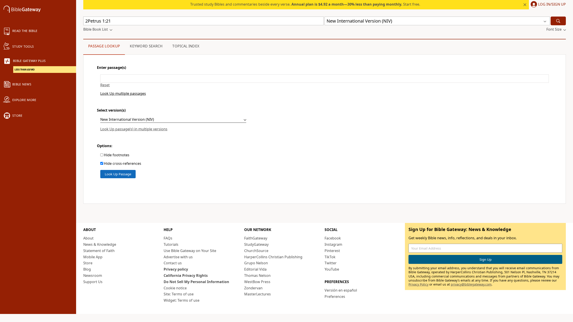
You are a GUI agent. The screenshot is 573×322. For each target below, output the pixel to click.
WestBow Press (257, 281)
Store (87, 263)
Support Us (93, 281)
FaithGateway (255, 238)
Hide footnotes (116, 155)
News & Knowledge (99, 244)
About (88, 238)
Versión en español (341, 290)
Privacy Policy (418, 284)
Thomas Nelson (257, 275)
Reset (105, 85)
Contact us (173, 263)
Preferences (335, 296)
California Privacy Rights (186, 275)
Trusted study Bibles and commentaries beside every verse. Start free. (305, 4)
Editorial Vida (255, 269)
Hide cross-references (122, 163)
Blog (87, 269)
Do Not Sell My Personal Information (196, 281)
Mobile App (93, 256)
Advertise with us (178, 256)
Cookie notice (175, 288)
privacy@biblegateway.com (471, 284)
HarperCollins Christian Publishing (273, 256)
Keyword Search (146, 46)
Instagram (333, 244)
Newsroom (92, 275)
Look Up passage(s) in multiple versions (133, 129)
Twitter (331, 263)
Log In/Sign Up (552, 4)
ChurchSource (256, 250)
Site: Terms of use (179, 294)
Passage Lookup (104, 46)
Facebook (333, 238)
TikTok (330, 256)
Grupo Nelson (256, 263)
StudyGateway (256, 244)
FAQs (168, 238)
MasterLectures (257, 294)
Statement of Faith (99, 250)
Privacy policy (176, 269)
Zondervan (253, 288)
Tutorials (171, 244)
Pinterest (332, 250)
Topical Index (185, 46)
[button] (547, 4)
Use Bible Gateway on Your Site (190, 250)
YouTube (332, 269)
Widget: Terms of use (181, 300)
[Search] (558, 21)
